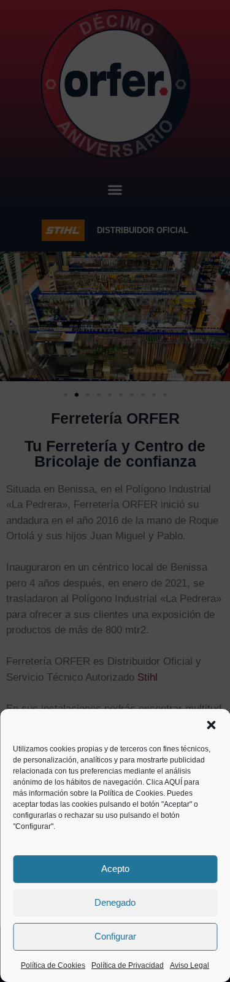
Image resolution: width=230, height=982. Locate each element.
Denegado (115, 902)
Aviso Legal (189, 965)
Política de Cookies (53, 965)
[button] (211, 725)
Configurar (115, 936)
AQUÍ (173, 782)
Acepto (115, 868)
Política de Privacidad (127, 965)
